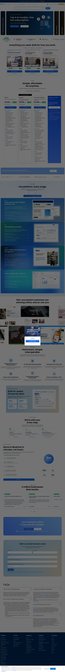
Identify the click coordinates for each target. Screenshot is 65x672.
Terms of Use (14, 667)
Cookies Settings (46, 668)
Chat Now (32, 338)
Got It (53, 668)
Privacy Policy (14, 670)
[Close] (64, 669)
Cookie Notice (3, 671)
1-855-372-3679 (33, 341)
